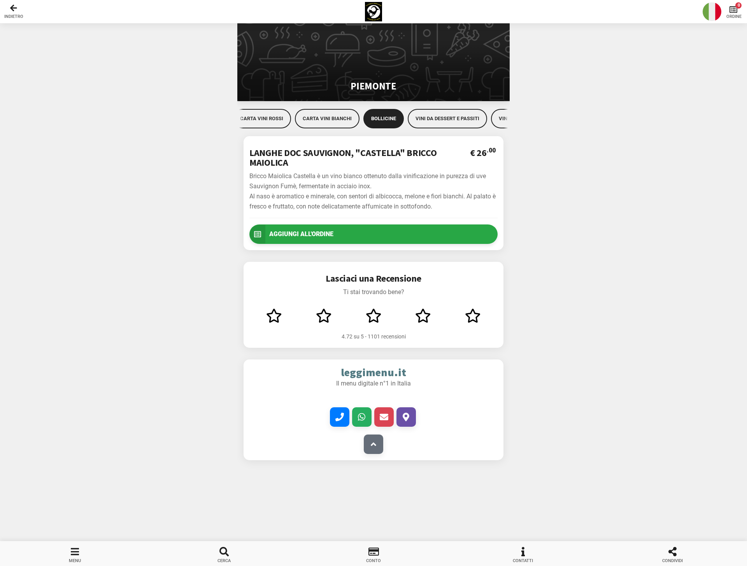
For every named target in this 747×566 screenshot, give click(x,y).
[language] (712, 11)
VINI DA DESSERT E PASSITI (447, 118)
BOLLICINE (383, 118)
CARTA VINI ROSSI (261, 118)
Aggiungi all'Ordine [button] (301, 234)
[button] (373, 11)
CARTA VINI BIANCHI (327, 118)
